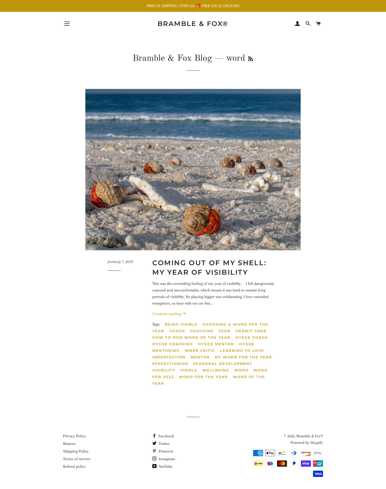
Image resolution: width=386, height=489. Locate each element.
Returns (69, 443)
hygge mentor (216, 344)
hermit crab (251, 331)
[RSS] (250, 59)
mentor (200, 357)
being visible (181, 324)
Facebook (166, 436)
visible (188, 370)
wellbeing (215, 370)
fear (225, 331)
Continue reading (167, 313)
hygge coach (252, 337)
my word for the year (243, 357)
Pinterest (165, 451)
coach (177, 331)
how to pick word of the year (191, 337)
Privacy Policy (74, 436)
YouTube (165, 466)
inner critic (200, 350)
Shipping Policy (76, 451)
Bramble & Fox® (193, 24)
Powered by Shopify (306, 442)
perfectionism (170, 364)
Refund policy (74, 466)
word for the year (203, 377)
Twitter (164, 443)
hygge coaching (172, 344)
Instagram (166, 458)
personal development (222, 364)
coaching (202, 331)
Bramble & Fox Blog (172, 58)
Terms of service (76, 458)
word (241, 370)
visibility (163, 370)
